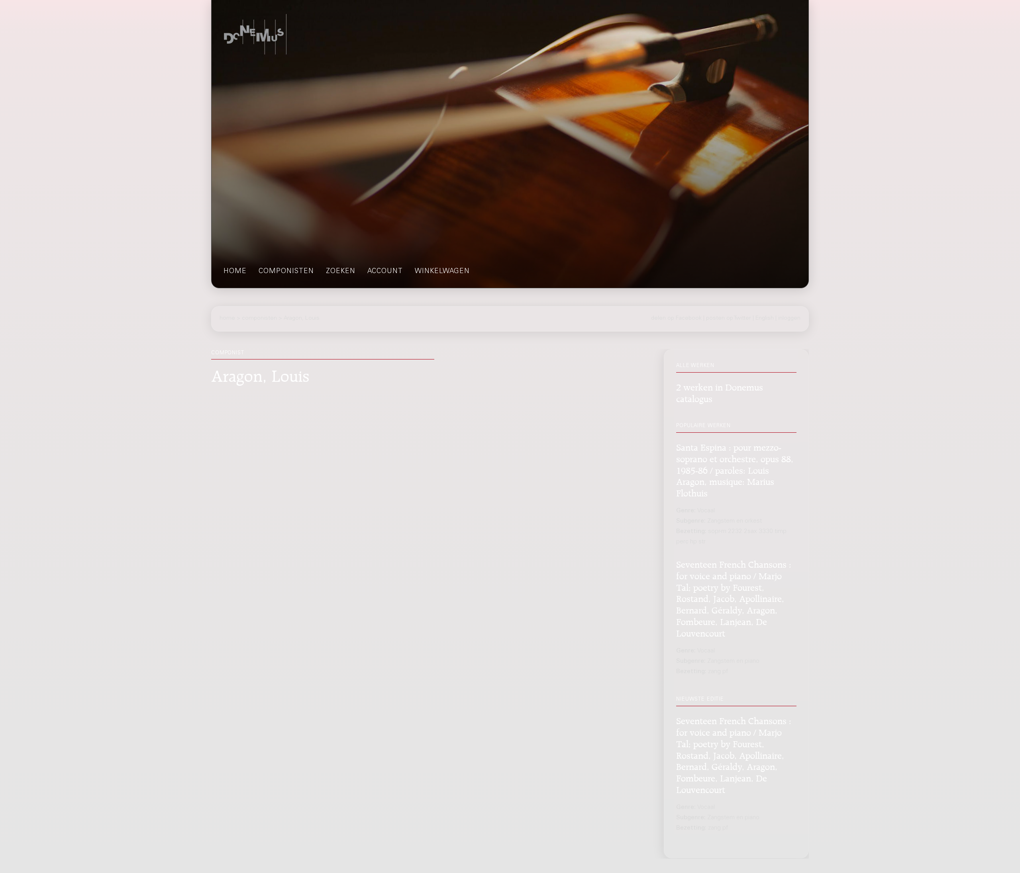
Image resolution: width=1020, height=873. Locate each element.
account (385, 271)
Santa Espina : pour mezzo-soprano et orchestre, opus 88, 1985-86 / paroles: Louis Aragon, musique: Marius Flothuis (734, 469)
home (235, 271)
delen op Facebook (676, 318)
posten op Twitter (728, 318)
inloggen (789, 318)
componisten (286, 271)
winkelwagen (442, 271)
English (764, 318)
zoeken (340, 271)
